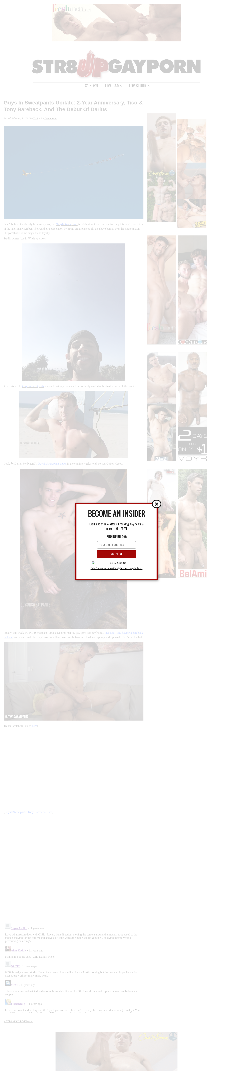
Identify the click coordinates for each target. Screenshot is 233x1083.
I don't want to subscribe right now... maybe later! (117, 568)
